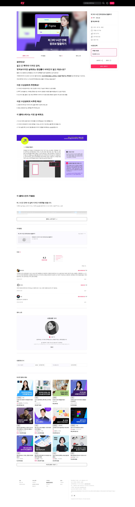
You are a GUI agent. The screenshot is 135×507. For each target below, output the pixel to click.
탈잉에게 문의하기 (49, 482)
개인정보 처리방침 (35, 484)
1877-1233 (77, 487)
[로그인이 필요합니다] (108, 60)
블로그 (61, 484)
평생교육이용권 (22, 484)
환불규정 (33, 486)
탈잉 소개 (21, 482)
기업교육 (61, 482)
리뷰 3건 (98, 17)
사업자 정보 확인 (87, 483)
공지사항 (47, 484)
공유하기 (99, 60)
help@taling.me (83, 487)
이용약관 (33, 482)
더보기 (51, 347)
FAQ (47, 486)
